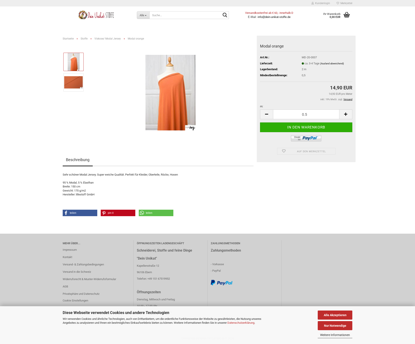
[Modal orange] (170, 92)
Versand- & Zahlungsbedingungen (83, 264)
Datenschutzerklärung (240, 322)
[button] (266, 114)
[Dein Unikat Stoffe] (96, 15)
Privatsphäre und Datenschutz (81, 293)
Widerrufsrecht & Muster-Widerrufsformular (89, 279)
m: (261, 106)
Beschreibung (77, 159)
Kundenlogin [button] (322, 3)
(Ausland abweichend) (332, 63)
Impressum (70, 249)
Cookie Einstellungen (75, 300)
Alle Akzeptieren (335, 315)
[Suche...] (225, 15)
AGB (65, 286)
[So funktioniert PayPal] (221, 282)
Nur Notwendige (335, 325)
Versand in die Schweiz (77, 271)
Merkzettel (345, 3)
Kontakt (67, 257)
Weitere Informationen (335, 335)
